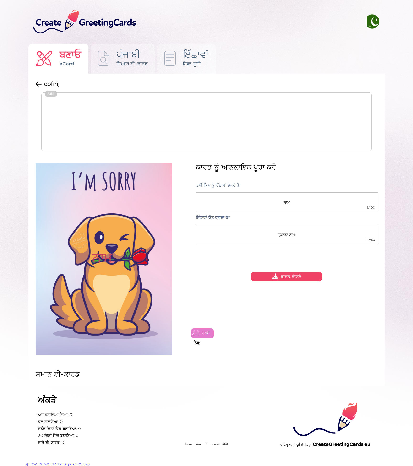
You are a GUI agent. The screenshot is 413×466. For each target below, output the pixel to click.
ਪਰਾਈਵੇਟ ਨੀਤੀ (219, 444)
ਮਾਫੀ (206, 333)
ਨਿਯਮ (188, 444)
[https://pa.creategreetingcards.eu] (195, 22)
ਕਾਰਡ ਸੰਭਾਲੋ (291, 277)
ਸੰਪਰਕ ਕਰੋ (201, 444)
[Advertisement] (206, 122)
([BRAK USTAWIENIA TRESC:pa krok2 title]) (58, 464)
